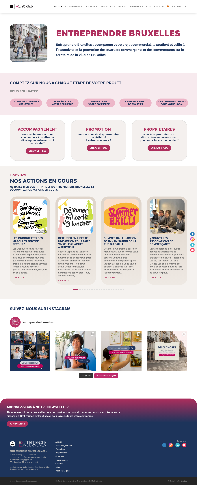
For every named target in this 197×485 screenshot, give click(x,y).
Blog (148, 6)
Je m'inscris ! (17, 423)
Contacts (159, 6)
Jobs (57, 467)
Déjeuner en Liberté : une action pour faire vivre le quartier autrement (74, 243)
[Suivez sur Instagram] (192, 239)
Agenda (122, 6)
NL (186, 6)
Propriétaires (108, 6)
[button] (75, 289)
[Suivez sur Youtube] (192, 250)
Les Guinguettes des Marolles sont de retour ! (28, 241)
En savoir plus (37, 151)
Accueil (58, 6)
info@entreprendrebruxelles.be (34, 457)
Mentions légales (62, 471)
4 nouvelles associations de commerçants (161, 241)
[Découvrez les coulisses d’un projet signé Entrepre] (75, 351)
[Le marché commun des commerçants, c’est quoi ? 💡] (30, 351)
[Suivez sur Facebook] (192, 234)
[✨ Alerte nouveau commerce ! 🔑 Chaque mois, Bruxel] (121, 351)
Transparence (136, 6)
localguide (175, 6)
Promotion (92, 6)
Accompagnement (74, 6)
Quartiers (59, 456)
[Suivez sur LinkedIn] (192, 245)
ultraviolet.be (182, 481)
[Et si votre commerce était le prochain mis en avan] (167, 351)
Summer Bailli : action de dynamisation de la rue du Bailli (120, 241)
